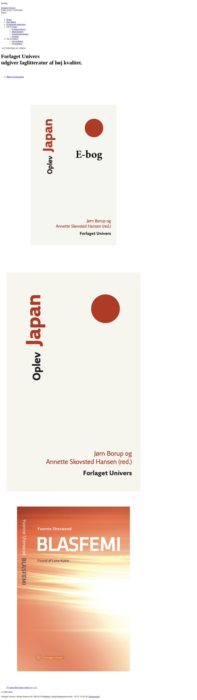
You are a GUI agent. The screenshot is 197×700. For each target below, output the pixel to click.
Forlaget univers (18, 29)
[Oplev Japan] (98, 382)
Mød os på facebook (15, 77)
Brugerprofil (94, 696)
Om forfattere (17, 41)
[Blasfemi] (98, 589)
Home (9, 19)
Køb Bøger (11, 22)
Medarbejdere (17, 32)
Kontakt (15, 36)
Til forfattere (17, 44)
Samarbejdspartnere (20, 34)
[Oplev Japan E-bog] (98, 175)
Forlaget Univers (8, 8)
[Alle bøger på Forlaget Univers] (98, 687)
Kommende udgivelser (16, 24)
